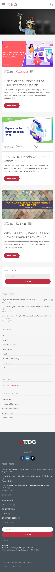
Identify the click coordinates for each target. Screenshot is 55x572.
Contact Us (6, 566)
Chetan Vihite (7, 418)
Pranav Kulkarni (22, 72)
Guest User (6, 399)
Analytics (6, 340)
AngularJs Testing (10, 345)
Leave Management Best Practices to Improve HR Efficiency (27, 307)
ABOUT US (6, 500)
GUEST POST (7, 505)
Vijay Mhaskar (8, 413)
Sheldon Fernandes (10, 408)
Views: (32, 70)
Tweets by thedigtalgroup (11, 385)
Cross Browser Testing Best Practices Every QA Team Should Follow (26, 317)
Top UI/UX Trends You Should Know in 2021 (27, 158)
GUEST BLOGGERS (10, 518)
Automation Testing (11, 359)
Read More (11, 105)
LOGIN (5, 513)
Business (6, 363)
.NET (5, 336)
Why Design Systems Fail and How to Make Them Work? (27, 235)
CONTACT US (7, 509)
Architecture (8, 349)
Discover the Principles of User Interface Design (24, 82)
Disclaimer (16, 566)
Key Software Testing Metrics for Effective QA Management (26, 300)
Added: (6, 70)
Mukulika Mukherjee (10, 404)
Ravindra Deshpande (23, 148)
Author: (18, 70)
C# (4, 368)
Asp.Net (6, 354)
